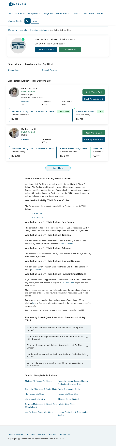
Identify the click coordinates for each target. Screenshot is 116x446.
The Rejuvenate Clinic (34, 394)
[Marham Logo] (17, 5)
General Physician (50, 70)
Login (35, 21)
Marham (11, 30)
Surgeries (48, 13)
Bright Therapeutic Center (69, 389)
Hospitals (23, 30)
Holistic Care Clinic (66, 404)
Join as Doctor (15, 21)
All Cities (53, 434)
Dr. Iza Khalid (37, 218)
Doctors (41, 434)
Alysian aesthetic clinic (35, 399)
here (34, 303)
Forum (100, 13)
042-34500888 (67, 244)
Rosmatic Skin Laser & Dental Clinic (41, 389)
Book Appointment (93, 99)
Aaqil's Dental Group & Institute (39, 412)
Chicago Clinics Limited (68, 399)
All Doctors (65, 434)
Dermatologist (14, 70)
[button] (27, 21)
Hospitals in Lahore (38, 30)
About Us (31, 434)
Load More (58, 168)
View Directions (46, 50)
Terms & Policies (15, 434)
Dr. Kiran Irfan (37, 213)
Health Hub (88, 13)
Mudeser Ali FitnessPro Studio (38, 381)
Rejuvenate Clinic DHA (68, 394)
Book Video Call (93, 92)
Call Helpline (70, 50)
